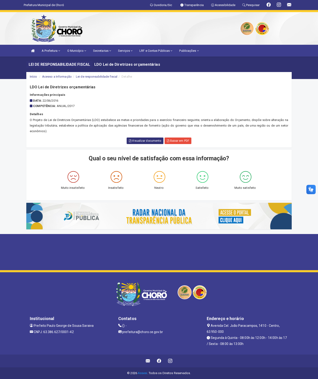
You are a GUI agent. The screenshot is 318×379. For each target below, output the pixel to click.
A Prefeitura (50, 50)
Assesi (142, 373)
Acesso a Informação (57, 76)
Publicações (188, 50)
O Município (75, 50)
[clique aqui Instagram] (170, 361)
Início (33, 76)
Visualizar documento (146, 140)
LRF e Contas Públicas (154, 50)
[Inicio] (33, 51)
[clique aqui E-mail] (148, 361)
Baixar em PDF (179, 140)
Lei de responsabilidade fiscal (96, 76)
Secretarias (101, 50)
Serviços (124, 50)
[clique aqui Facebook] (159, 361)
